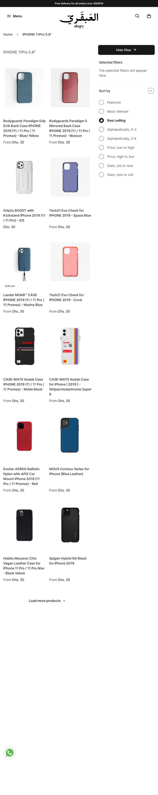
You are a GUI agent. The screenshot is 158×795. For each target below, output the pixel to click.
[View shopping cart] (149, 16)
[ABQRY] (79, 20)
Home (8, 34)
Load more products (45, 601)
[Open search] (137, 16)
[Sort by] (151, 91)
